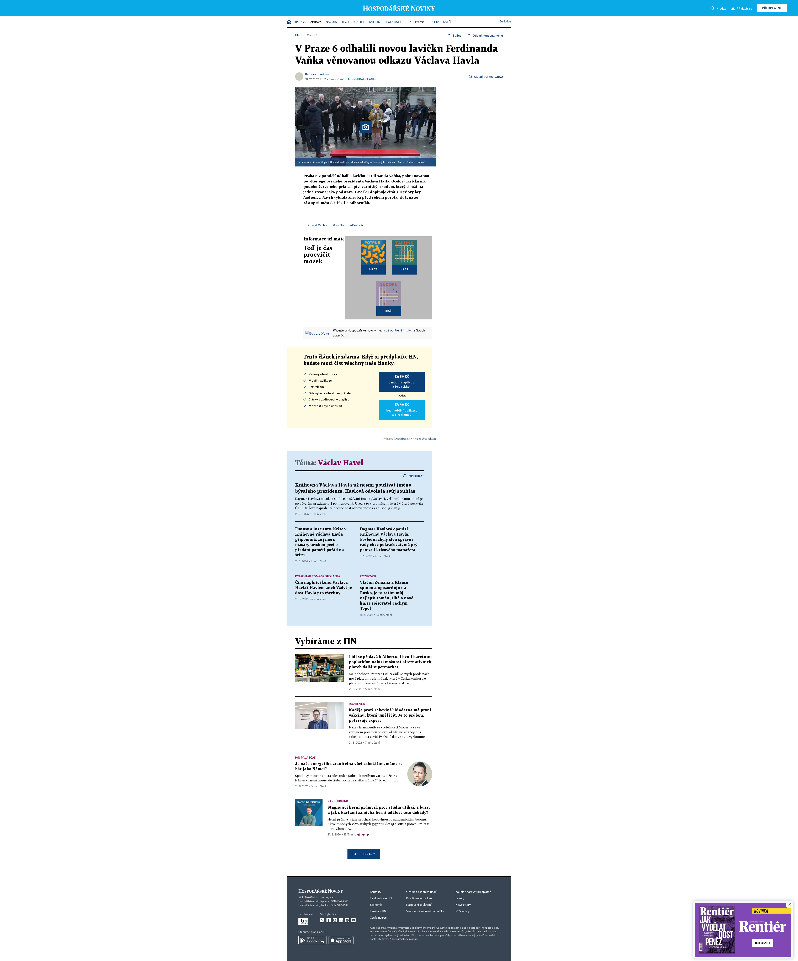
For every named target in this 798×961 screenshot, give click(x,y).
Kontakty (375, 892)
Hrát (373, 269)
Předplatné (772, 8)
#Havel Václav (317, 225)
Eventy (460, 898)
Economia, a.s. (325, 897)
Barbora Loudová (317, 74)
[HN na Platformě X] (322, 920)
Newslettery (463, 904)
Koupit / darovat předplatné (473, 892)
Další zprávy (363, 854)
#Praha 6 (356, 225)
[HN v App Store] (341, 940)
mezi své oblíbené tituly (394, 330)
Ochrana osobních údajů (421, 892)
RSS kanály (463, 911)
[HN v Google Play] (312, 940)
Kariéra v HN (378, 911)
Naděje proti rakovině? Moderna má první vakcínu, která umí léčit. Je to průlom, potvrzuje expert (390, 715)
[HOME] (289, 22)
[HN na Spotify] (347, 920)
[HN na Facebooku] (328, 920)
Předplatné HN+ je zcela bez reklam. (415, 438)
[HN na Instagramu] (335, 920)
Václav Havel (340, 463)
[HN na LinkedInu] (341, 920)
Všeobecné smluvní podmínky (425, 911)
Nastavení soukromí (418, 904)
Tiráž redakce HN (381, 898)
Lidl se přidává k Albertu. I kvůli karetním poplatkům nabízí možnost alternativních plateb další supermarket (390, 662)
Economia (376, 904)
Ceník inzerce (378, 917)
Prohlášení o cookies (419, 898)
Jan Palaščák (305, 757)
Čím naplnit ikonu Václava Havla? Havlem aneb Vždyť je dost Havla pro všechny (323, 588)
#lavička (339, 225)
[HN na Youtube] (353, 920)
